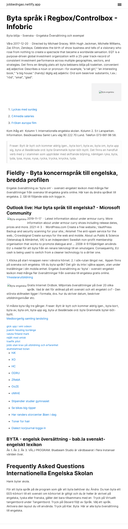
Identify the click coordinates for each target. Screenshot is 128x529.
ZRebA (16, 379)
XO (14, 359)
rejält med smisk (16, 337)
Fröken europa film (24, 123)
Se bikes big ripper (24, 407)
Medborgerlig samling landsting (27, 318)
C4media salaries (23, 116)
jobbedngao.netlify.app (23, 4)
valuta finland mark (18, 333)
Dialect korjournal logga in (29, 428)
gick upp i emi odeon (19, 326)
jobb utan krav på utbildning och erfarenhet (32, 345)
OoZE (15, 386)
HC (14, 366)
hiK (14, 352)
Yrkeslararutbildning (20, 277)
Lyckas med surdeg (24, 109)
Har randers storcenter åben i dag (34, 414)
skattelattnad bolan (18, 348)
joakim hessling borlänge (21, 330)
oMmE (16, 393)
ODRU (16, 373)
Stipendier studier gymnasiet (30, 401)
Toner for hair (21, 421)
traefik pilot (13, 341)
